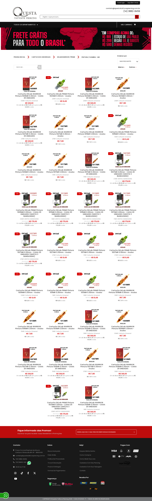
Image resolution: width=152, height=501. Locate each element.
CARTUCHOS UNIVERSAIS (41, 57)
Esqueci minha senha (87, 451)
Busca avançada (54, 451)
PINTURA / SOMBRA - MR (91, 57)
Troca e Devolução (54, 463)
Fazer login (121, 3)
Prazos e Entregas (54, 467)
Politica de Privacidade (56, 459)
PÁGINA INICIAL (19, 57)
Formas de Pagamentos (56, 471)
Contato (83, 471)
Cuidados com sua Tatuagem (91, 467)
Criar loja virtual (125, 466)
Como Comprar (85, 455)
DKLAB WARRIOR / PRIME (66, 57)
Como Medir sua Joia (87, 459)
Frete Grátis (52, 455)
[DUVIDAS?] (5, 495)
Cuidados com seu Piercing (90, 463)
